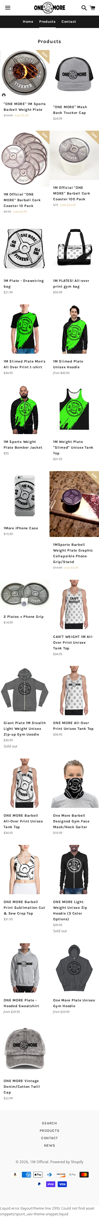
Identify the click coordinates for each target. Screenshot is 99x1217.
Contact (69, 21)
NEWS (49, 1145)
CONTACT (49, 1138)
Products (47, 21)
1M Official (39, 1161)
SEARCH (49, 1123)
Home (28, 21)
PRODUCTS (50, 1130)
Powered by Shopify (66, 1161)
